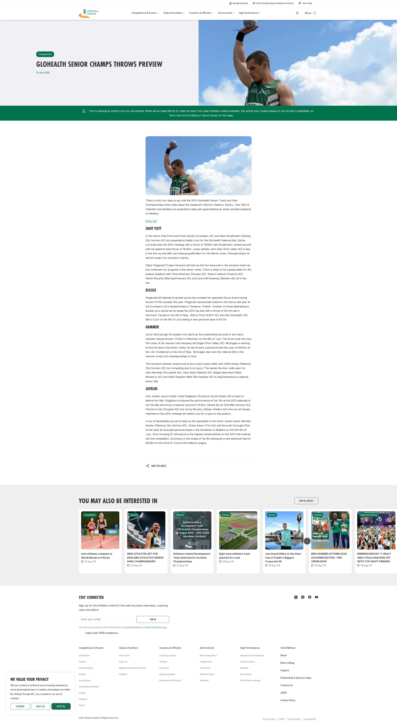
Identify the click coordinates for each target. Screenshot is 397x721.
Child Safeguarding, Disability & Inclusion (275, 3)
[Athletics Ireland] (89, 13)
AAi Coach (164, 668)
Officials (163, 662)
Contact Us (286, 685)
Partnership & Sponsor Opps (295, 677)
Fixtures (82, 662)
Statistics (83, 699)
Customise (20, 706)
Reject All (40, 706)
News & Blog (287, 662)
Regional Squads (167, 674)
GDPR (283, 692)
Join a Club (307, 3)
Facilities (123, 674)
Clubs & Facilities (128, 647)
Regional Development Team (132, 668)
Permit (82, 705)
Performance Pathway (250, 680)
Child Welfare (287, 647)
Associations (85, 680)
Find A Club (124, 655)
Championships (86, 668)
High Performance (250, 647)
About (283, 655)
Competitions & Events (91, 647)
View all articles (306, 500)
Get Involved (207, 647)
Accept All (61, 706)
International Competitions (252, 655)
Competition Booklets (89, 686)
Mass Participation (208, 655)
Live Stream (84, 655)
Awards (82, 693)
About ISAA (205, 668)
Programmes (206, 662)
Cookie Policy (287, 700)
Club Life (123, 662)
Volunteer (204, 680)
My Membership (240, 3)
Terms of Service (153, 627)
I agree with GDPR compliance (101, 633)
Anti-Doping (245, 674)
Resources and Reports (170, 680)
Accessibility (310, 719)
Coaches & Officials (170, 647)
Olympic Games (247, 662)
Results (82, 674)
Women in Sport (207, 674)
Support (284, 670)
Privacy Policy (134, 627)
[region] (40, 693)
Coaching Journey (167, 655)
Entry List (151, 221)
